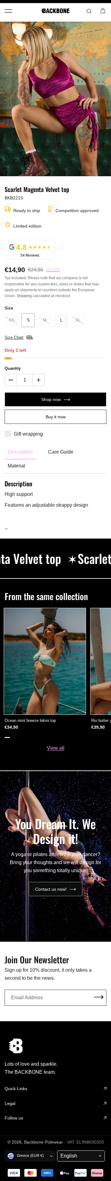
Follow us (14, 1117)
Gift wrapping (28, 434)
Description (20, 451)
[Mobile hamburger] (8, 11)
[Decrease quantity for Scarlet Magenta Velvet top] (11, 380)
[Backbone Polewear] (55, 11)
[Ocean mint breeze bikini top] (45, 661)
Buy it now (56, 416)
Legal (10, 1103)
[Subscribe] (98, 997)
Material (16, 465)
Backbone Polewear (43, 1142)
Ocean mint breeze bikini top (30, 720)
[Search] (89, 11)
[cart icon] (102, 11)
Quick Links (16, 1088)
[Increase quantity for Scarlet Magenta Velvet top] (38, 380)
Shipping (24, 296)
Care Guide (60, 451)
